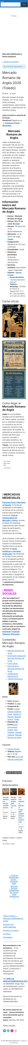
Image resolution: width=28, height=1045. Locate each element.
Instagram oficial (12, 123)
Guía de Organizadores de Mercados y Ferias (10, 517)
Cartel (9, 714)
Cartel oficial (12, 663)
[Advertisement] (14, 35)
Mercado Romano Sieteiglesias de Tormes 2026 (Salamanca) (14, 892)
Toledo (16, 719)
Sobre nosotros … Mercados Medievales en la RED (13, 918)
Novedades (7, 937)
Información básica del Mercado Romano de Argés (16, 658)
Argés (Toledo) (7, 461)
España (10, 729)
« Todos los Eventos (10, 62)
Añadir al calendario (14, 773)
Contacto (6, 934)
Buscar (2, 1)
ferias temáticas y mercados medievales (11, 551)
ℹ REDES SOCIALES (15, 679)
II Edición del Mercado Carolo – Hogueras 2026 (14, 879)
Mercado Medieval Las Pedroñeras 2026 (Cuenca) (5, 803)
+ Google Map (6, 468)
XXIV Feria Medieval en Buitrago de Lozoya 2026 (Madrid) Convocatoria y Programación (21, 810)
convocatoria (12, 727)
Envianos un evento (11, 930)
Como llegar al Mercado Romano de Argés (15, 668)
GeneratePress (14, 1042)
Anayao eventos (13, 749)
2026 (17, 224)
